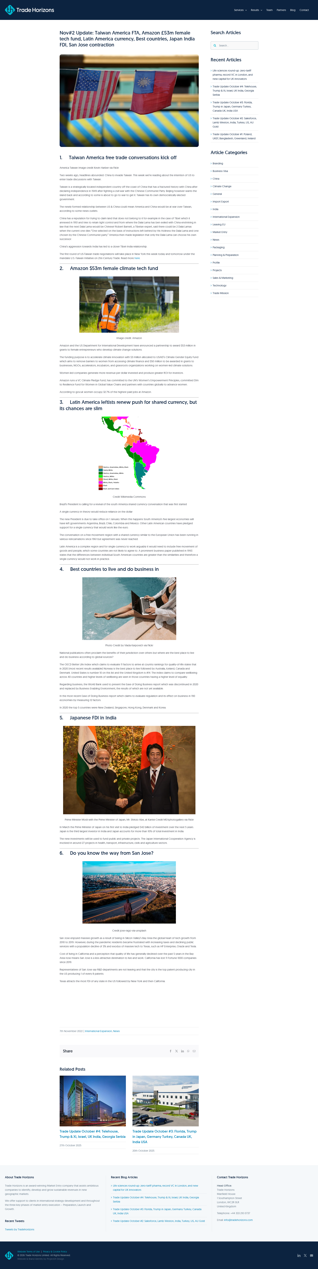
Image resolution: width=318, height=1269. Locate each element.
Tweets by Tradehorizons (19, 1229)
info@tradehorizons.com (238, 1220)
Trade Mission (221, 293)
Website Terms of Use (28, 1251)
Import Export (221, 201)
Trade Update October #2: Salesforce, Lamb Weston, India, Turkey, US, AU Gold (235, 122)
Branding (218, 163)
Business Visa (220, 171)
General (217, 194)
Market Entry (220, 232)
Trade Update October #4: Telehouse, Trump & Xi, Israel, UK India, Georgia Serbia (235, 90)
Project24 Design (55, 1258)
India (215, 209)
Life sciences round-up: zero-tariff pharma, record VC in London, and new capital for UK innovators (233, 74)
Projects (217, 270)
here (137, 258)
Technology (219, 285)
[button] (62, 1114)
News (116, 1031)
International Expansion (98, 1031)
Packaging (219, 247)
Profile (216, 262)
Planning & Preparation (226, 255)
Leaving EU (219, 224)
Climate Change (222, 186)
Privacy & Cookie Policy (55, 1251)
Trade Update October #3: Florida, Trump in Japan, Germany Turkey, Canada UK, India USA (164, 1136)
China (216, 178)
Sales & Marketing (223, 277)
